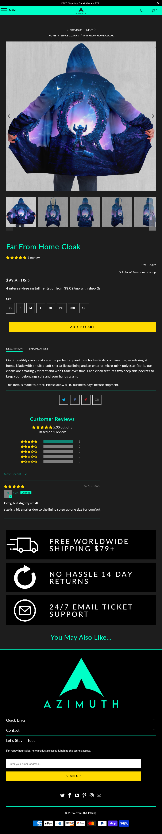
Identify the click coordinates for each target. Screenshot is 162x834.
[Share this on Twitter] (63, 400)
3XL (73, 308)
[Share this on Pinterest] (85, 400)
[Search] (142, 10)
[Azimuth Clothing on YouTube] (77, 795)
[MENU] (2, 10)
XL (51, 308)
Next (89, 30)
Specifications (39, 348)
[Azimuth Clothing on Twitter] (62, 795)
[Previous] (9, 116)
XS (10, 308)
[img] (14, 486)
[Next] (152, 116)
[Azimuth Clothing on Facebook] (70, 795)
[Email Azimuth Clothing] (99, 795)
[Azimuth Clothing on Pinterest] (84, 795)
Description (14, 348)
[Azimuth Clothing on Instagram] (92, 795)
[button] (16, 257)
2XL (61, 308)
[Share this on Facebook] (74, 400)
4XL (84, 308)
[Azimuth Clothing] (81, 10)
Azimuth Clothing (86, 813)
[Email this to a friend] (96, 400)
